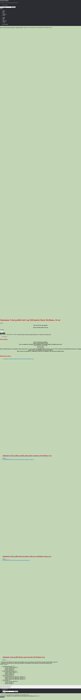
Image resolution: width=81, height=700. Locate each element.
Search (13, 7)
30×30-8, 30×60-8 (8, 682)
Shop (4, 11)
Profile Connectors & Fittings (9, 27)
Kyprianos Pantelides (4, 0)
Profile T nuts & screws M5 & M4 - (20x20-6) (14, 676)
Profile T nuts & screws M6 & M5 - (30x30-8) (14, 677)
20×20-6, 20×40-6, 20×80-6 (10, 681)
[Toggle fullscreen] (1, 698)
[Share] (3, 698)
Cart (3, 13)
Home (4, 10)
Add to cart (3, 333)
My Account (5, 4)
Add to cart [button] (8, 458)
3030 (41, 334)
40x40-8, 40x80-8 (8, 669)
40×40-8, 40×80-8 (8, 683)
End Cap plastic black (46, 334)
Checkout (4, 14)
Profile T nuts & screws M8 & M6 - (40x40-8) (14, 679)
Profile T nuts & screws (7, 675)
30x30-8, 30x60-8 (19, 27)
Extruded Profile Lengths (8, 666)
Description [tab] (5, 336)
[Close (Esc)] (4, 698)
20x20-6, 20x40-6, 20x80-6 (10, 667)
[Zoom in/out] (0, 698)
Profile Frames (5, 680)
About (4, 15)
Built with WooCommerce (5, 686)
